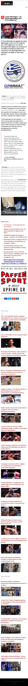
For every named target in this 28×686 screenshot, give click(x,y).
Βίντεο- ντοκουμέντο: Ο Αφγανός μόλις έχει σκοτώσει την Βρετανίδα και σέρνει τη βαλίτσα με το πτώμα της (13, 372)
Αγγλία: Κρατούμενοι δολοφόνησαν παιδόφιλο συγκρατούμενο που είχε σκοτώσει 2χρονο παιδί (11, 559)
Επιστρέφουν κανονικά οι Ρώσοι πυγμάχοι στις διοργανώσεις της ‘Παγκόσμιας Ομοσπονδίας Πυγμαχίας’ (13, 465)
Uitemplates (14, 683)
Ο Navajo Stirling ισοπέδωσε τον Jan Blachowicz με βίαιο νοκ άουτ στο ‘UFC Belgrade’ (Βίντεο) (11, 521)
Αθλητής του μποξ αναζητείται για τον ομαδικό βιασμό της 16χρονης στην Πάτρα (15, 230)
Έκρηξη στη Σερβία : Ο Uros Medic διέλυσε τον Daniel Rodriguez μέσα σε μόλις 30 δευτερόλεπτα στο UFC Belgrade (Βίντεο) (14, 391)
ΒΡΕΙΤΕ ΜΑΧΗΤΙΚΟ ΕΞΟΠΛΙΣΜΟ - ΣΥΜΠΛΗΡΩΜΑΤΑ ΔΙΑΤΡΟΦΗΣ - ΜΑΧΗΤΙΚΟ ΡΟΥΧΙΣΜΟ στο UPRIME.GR (14, 261)
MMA (17, 21)
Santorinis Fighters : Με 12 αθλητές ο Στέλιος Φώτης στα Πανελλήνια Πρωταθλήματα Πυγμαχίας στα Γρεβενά (13, 639)
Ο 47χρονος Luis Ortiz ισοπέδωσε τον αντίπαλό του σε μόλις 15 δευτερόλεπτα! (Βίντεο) (12, 503)
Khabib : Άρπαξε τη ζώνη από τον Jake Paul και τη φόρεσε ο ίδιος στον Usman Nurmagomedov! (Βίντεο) (14, 409)
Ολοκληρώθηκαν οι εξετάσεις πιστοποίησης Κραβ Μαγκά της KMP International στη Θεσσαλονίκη (14, 620)
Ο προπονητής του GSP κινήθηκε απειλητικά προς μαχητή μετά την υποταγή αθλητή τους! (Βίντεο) (14, 540)
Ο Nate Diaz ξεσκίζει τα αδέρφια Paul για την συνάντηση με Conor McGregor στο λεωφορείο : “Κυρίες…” (15, 241)
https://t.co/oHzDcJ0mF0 (11, 154)
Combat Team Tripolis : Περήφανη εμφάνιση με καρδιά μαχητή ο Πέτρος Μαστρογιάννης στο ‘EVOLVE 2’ (13, 602)
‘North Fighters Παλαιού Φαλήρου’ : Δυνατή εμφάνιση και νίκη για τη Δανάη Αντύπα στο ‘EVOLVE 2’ (13, 658)
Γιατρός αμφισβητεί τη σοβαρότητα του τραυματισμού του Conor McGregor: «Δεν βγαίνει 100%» (12, 484)
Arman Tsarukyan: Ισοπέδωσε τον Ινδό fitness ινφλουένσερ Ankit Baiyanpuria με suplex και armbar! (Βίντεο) (13, 447)
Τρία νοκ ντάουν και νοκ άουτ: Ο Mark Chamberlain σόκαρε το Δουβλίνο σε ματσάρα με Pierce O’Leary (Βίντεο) (14, 428)
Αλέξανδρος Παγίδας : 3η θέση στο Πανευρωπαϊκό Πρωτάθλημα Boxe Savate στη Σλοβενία (14, 583)
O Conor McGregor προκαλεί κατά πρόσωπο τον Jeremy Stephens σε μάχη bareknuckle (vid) (15, 247)
